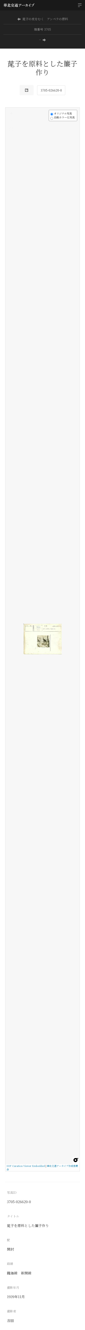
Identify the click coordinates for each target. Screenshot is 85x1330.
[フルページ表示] (11, 129)
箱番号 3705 (42, 29)
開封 (10, 1249)
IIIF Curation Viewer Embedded (26, 1166)
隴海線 (12, 1273)
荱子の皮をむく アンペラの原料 (45, 19)
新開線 (26, 1273)
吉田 (10, 1320)
